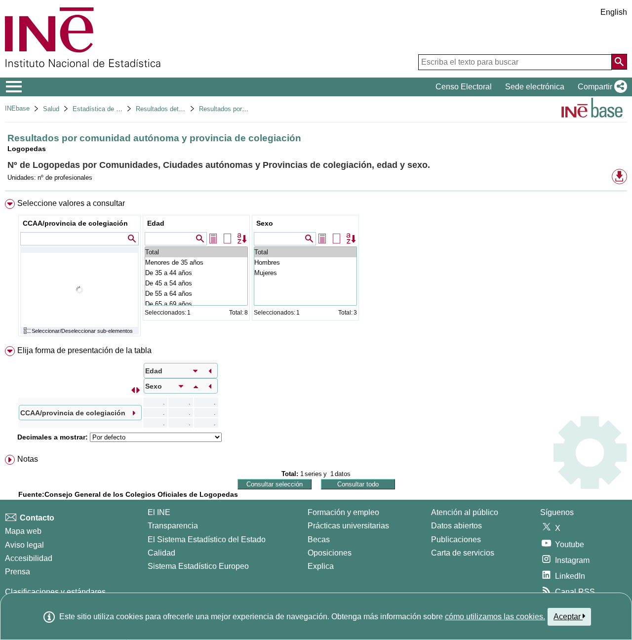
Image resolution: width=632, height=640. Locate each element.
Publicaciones (456, 539)
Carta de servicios (462, 553)
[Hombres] (305, 262)
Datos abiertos (456, 525)
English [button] (613, 12)
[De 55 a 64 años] (196, 293)
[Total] (196, 252)
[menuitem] (316, 270)
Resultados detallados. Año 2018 (183, 109)
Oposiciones (330, 553)
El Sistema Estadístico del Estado (207, 539)
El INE (159, 512)
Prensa (17, 571)
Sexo (264, 223)
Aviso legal (24, 545)
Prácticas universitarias (348, 525)
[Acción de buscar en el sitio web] (619, 62)
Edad (155, 223)
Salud (51, 109)
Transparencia (173, 525)
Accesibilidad (28, 558)
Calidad (161, 553)
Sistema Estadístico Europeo (198, 566)
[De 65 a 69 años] (196, 304)
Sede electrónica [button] (534, 86)
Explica (321, 566)
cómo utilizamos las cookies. (495, 616)
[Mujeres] (305, 273)
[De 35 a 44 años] (196, 273)
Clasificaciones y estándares (55, 592)
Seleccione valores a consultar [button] (71, 203)
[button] (600, 87)
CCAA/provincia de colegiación (75, 223)
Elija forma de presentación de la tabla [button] (84, 350)
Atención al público (464, 512)
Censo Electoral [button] (463, 86)
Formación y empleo (343, 512)
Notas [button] (27, 459)
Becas (319, 539)
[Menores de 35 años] (196, 262)
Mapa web (23, 531)
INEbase (17, 108)
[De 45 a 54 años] (196, 283)
